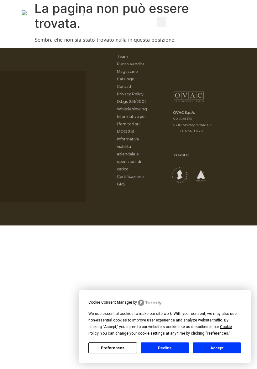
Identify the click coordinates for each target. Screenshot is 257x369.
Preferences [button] (217, 333)
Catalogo (125, 79)
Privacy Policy (130, 94)
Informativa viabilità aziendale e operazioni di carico (129, 154)
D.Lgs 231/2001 (131, 101)
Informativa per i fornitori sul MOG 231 (131, 124)
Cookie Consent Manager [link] (110, 302)
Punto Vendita (130, 64)
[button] (161, 22)
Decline (165, 348)
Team (122, 56)
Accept (216, 348)
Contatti (125, 86)
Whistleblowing (132, 109)
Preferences (112, 348)
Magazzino (127, 71)
